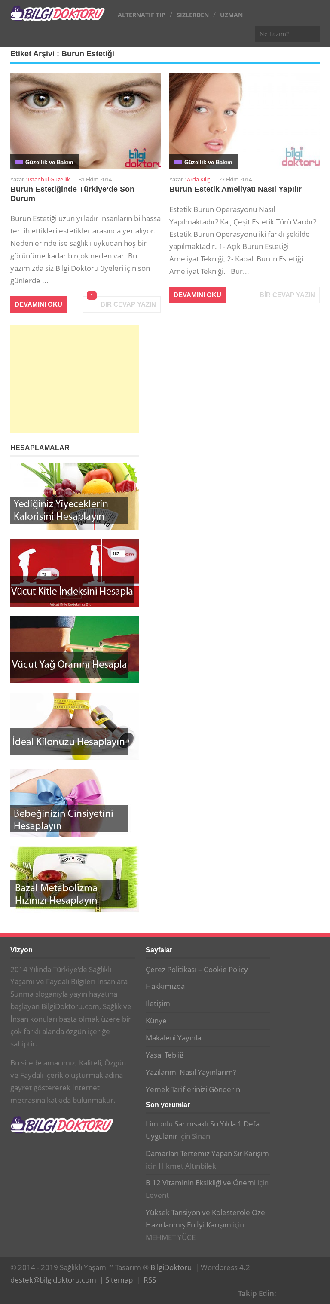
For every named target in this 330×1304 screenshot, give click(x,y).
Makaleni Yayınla (173, 1038)
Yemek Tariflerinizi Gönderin (193, 1089)
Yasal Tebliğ (164, 1055)
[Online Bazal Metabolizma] (74, 879)
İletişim (158, 1003)
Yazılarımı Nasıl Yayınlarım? (191, 1072)
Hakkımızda (165, 986)
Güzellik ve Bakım (49, 162)
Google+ (300, 1292)
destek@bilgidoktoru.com (53, 1280)
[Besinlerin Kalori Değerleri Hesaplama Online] (74, 496)
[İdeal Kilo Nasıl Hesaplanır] (74, 726)
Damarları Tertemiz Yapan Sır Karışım (207, 1153)
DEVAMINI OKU (38, 304)
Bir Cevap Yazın (128, 304)
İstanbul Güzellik (49, 179)
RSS (150, 1280)
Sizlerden (193, 15)
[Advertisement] (74, 379)
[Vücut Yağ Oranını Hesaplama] (74, 649)
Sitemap (119, 1280)
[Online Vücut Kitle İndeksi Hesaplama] (74, 573)
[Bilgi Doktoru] (57, 17)
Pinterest (314, 1292)
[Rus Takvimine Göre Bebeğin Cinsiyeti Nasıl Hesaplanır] (74, 803)
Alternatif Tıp (141, 15)
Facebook (287, 1292)
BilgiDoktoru (171, 1267)
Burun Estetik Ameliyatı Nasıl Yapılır (235, 189)
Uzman (231, 15)
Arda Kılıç (198, 179)
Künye (156, 1020)
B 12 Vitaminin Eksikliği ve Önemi (201, 1182)
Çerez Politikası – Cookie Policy (197, 969)
